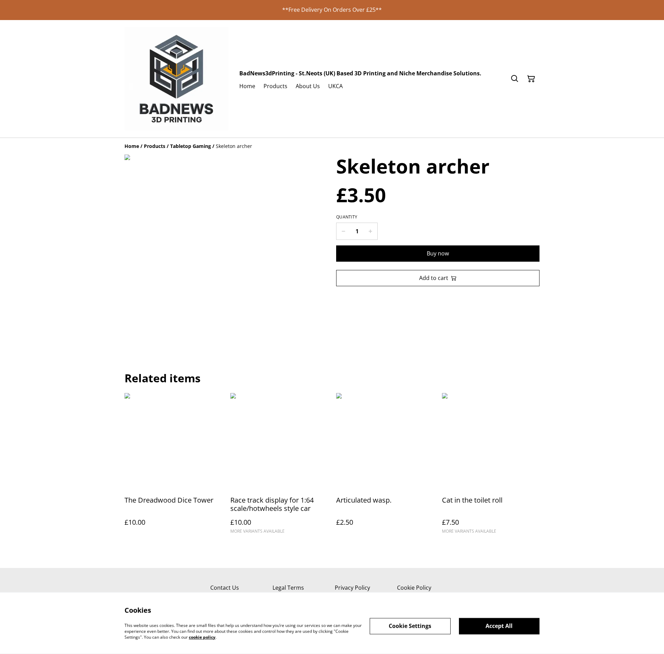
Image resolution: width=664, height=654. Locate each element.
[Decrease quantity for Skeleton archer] (343, 231)
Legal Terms (288, 587)
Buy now (438, 253)
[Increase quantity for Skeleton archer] (370, 231)
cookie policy (202, 637)
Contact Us (224, 587)
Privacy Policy (352, 587)
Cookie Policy (414, 587)
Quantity (346, 217)
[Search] (514, 78)
